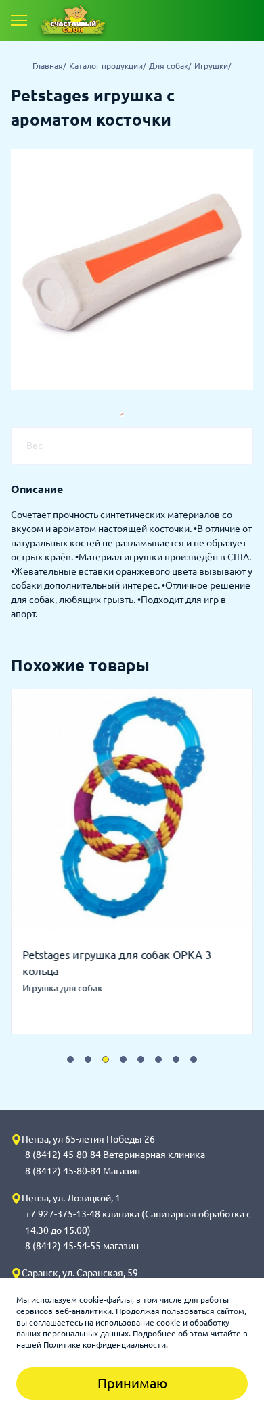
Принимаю (132, 1383)
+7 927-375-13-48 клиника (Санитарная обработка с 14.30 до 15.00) (138, 1222)
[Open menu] (19, 20)
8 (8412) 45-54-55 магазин (82, 1245)
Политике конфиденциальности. (105, 1344)
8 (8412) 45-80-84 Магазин (82, 1170)
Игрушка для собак (62, 988)
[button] (70, 1059)
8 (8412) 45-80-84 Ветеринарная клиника (115, 1154)
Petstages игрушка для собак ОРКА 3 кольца (116, 963)
